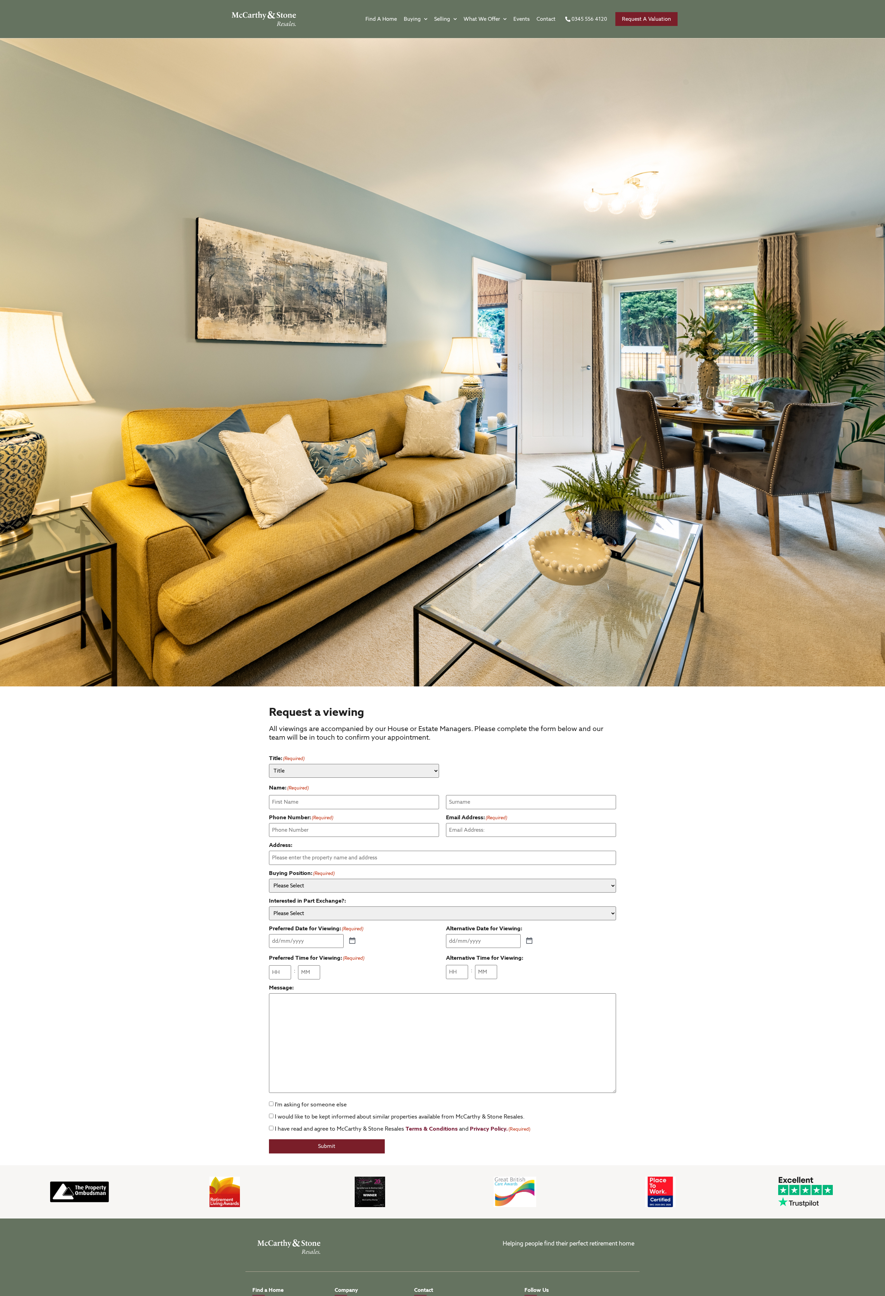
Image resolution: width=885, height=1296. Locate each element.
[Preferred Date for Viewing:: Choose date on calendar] (352, 941)
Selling (442, 19)
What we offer (482, 19)
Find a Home (381, 19)
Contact (546, 19)
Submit (326, 1146)
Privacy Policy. (489, 1128)
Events (521, 19)
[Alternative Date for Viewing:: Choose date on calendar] (529, 941)
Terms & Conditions (432, 1128)
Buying (412, 19)
